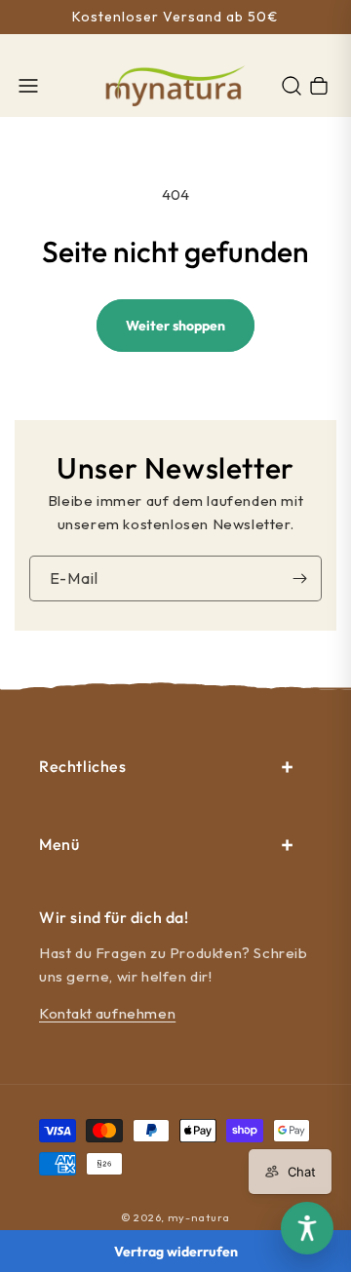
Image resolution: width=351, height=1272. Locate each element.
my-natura (199, 1217)
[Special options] (307, 1228)
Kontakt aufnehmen (107, 1013)
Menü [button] (59, 844)
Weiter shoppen (175, 325)
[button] (28, 85)
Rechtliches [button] (83, 766)
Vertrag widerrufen (176, 1251)
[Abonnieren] (299, 578)
